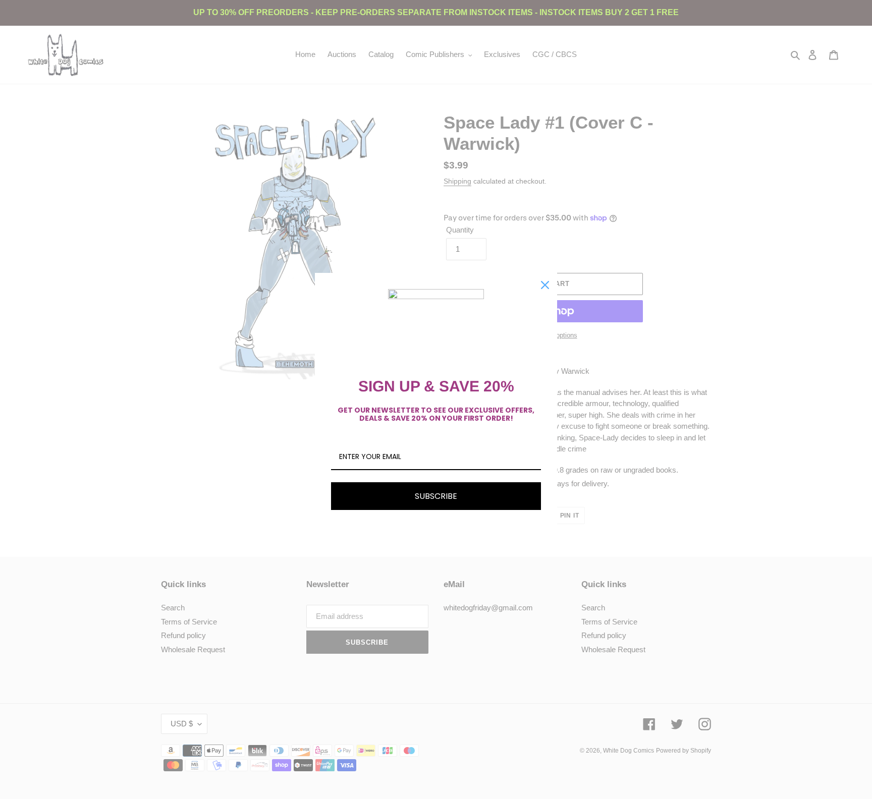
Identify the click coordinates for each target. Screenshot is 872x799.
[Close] (545, 285)
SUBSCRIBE (436, 496)
